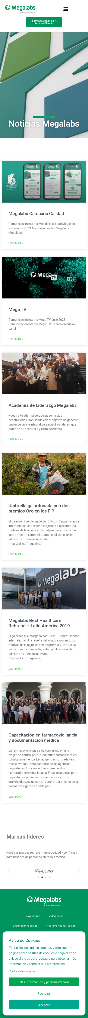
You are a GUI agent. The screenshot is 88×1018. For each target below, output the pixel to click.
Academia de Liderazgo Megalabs (43, 405)
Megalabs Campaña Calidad (36, 213)
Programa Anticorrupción (61, 925)
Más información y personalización (44, 982)
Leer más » (16, 243)
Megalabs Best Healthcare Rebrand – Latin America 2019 (39, 623)
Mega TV (17, 309)
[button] (66, 9)
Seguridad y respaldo (25, 925)
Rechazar (44, 993)
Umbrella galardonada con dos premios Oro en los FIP (39, 508)
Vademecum (56, 915)
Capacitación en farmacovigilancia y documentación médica (43, 737)
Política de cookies (22, 971)
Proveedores (32, 915)
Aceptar (44, 1005)
